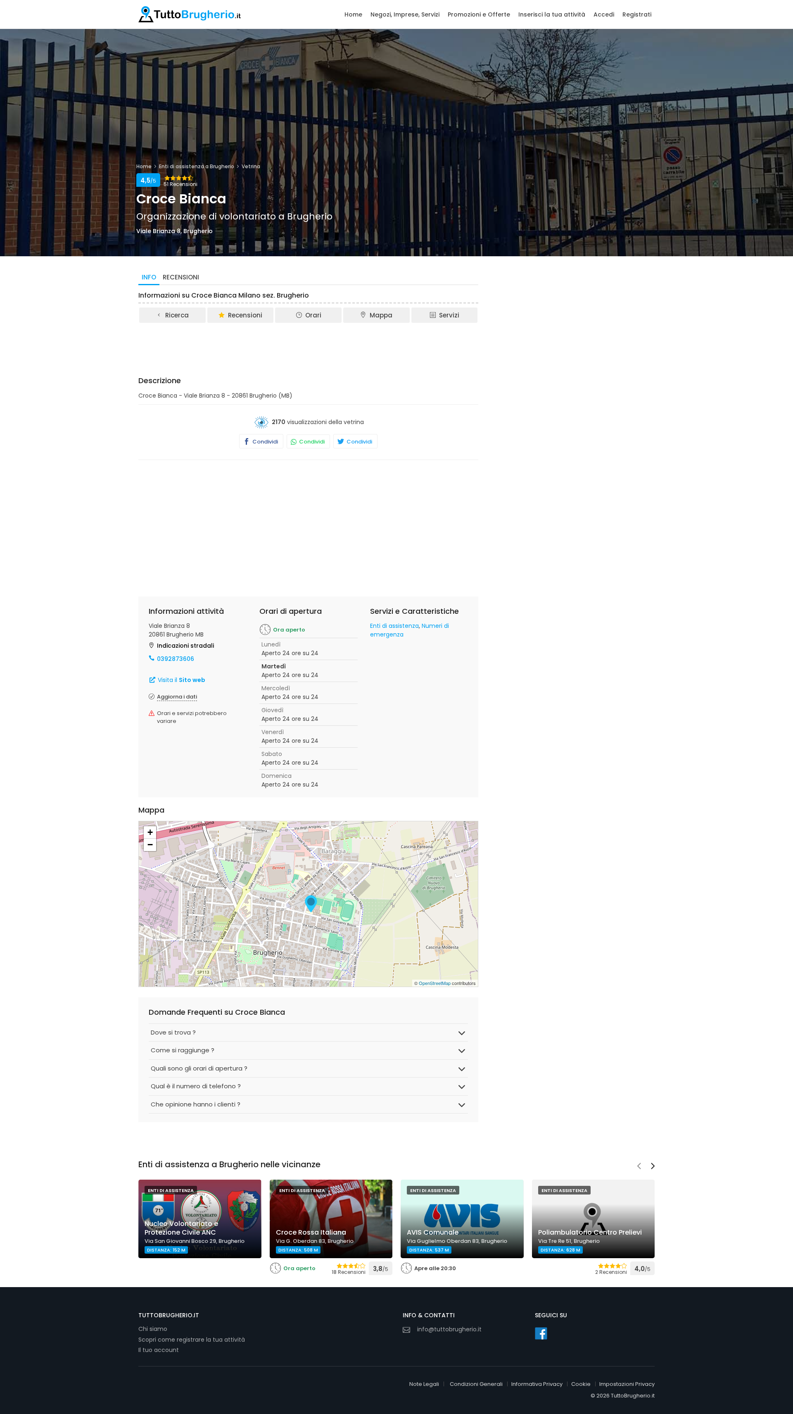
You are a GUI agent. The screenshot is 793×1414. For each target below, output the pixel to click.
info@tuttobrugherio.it (449, 1329)
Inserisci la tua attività (551, 14)
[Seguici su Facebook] (541, 1333)
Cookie (581, 1384)
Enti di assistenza (394, 626)
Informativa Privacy (537, 1384)
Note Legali (424, 1384)
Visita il (180, 680)
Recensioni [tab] (181, 277)
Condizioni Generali (476, 1384)
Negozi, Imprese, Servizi (404, 14)
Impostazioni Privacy (627, 1384)
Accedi (604, 14)
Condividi (264, 442)
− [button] (150, 844)
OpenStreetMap (435, 983)
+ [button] (150, 832)
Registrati (636, 14)
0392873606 (175, 659)
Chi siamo (152, 1329)
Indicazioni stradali (185, 645)
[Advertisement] (308, 346)
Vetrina (251, 166)
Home (353, 14)
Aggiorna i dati (177, 697)
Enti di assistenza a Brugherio (196, 166)
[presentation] (639, 1167)
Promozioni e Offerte (479, 14)
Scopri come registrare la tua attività (191, 1339)
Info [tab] (149, 277)
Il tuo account (158, 1350)
